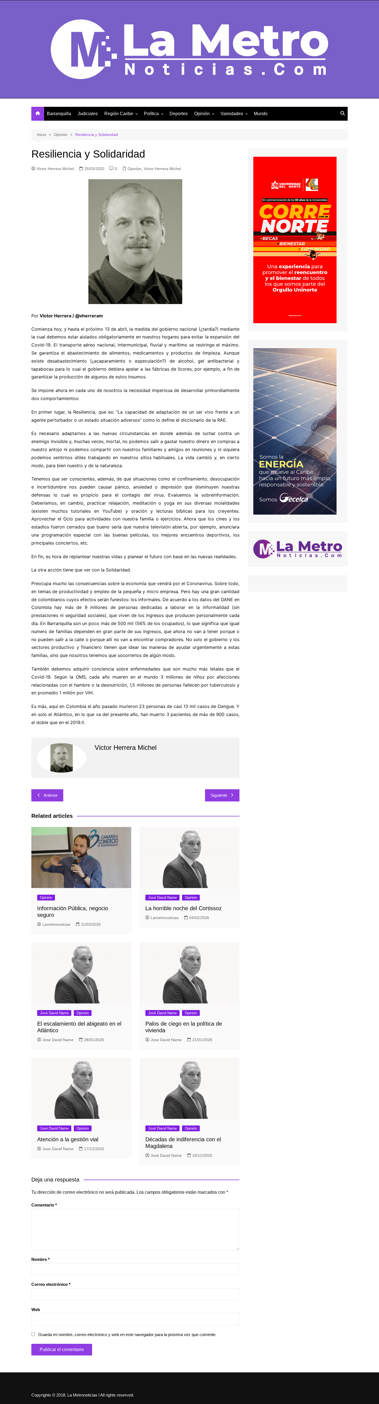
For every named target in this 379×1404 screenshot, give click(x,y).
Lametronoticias (56, 924)
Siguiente (219, 795)
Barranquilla (59, 113)
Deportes (179, 113)
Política (151, 113)
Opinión (202, 113)
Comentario (44, 1205)
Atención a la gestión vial (67, 1139)
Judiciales (88, 113)
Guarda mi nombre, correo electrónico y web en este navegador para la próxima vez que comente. (127, 1334)
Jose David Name (58, 1040)
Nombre (40, 1259)
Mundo (260, 113)
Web (35, 1309)
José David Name (162, 897)
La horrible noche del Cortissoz (183, 908)
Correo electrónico (50, 1284)
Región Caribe (118, 113)
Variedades (232, 113)
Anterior (51, 795)
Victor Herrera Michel (55, 168)
